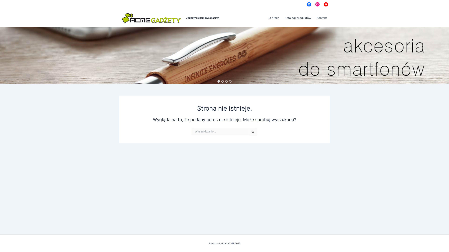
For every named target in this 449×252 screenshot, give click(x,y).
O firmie (274, 18)
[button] (218, 81)
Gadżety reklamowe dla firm (202, 17)
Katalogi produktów (298, 18)
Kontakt (322, 18)
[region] (224, 55)
